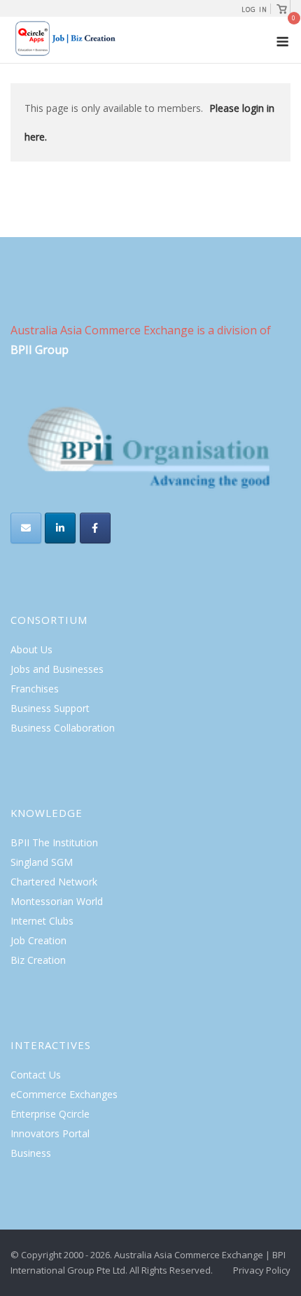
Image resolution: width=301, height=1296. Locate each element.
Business (30, 1153)
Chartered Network (53, 881)
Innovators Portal (50, 1133)
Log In (254, 9)
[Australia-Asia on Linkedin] (60, 528)
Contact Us (35, 1074)
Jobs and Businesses (57, 669)
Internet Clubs (42, 920)
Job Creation (38, 940)
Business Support (50, 708)
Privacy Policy (261, 1270)
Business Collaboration (62, 727)
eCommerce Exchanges (64, 1094)
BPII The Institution (54, 842)
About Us (31, 649)
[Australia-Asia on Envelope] (25, 528)
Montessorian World (56, 901)
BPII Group (39, 349)
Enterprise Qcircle (50, 1113)
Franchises (34, 688)
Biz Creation (38, 960)
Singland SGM (41, 862)
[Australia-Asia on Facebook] (95, 528)
